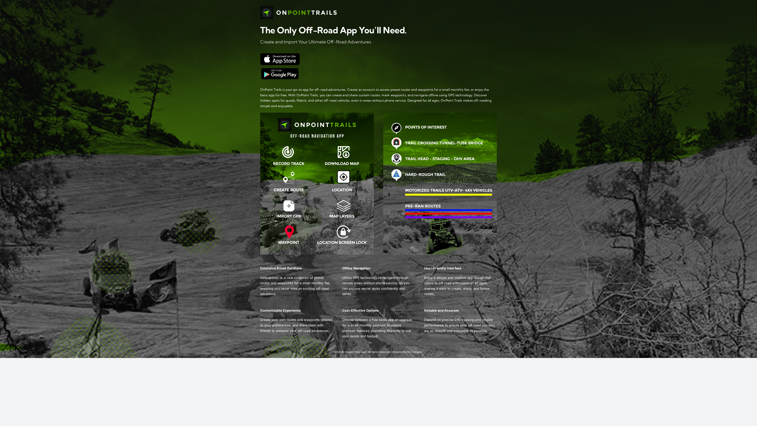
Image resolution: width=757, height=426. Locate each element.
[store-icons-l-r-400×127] (280, 69)
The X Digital (414, 351)
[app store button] (280, 55)
